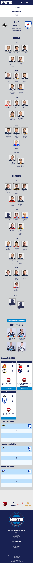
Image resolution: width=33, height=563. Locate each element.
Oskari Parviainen (8, 384)
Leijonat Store (16, 538)
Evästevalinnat (16, 560)
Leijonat (16, 532)
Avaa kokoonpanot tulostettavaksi (16, 320)
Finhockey (16, 535)
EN (27, 3)
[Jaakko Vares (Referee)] (21, 332)
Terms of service (16, 556)
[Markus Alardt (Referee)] (11, 332)
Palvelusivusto (16, 536)
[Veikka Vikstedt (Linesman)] (11, 346)
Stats (16, 15)
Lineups (17, 7)
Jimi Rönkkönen (24, 383)
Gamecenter (16, 11)
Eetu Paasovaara (24, 386)
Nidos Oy (21, 561)
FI (24, 3)
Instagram (17, 546)
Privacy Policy (16, 557)
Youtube (17, 547)
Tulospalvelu (16, 534)
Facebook (17, 543)
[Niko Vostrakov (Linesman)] (21, 346)
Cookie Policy (16, 559)
